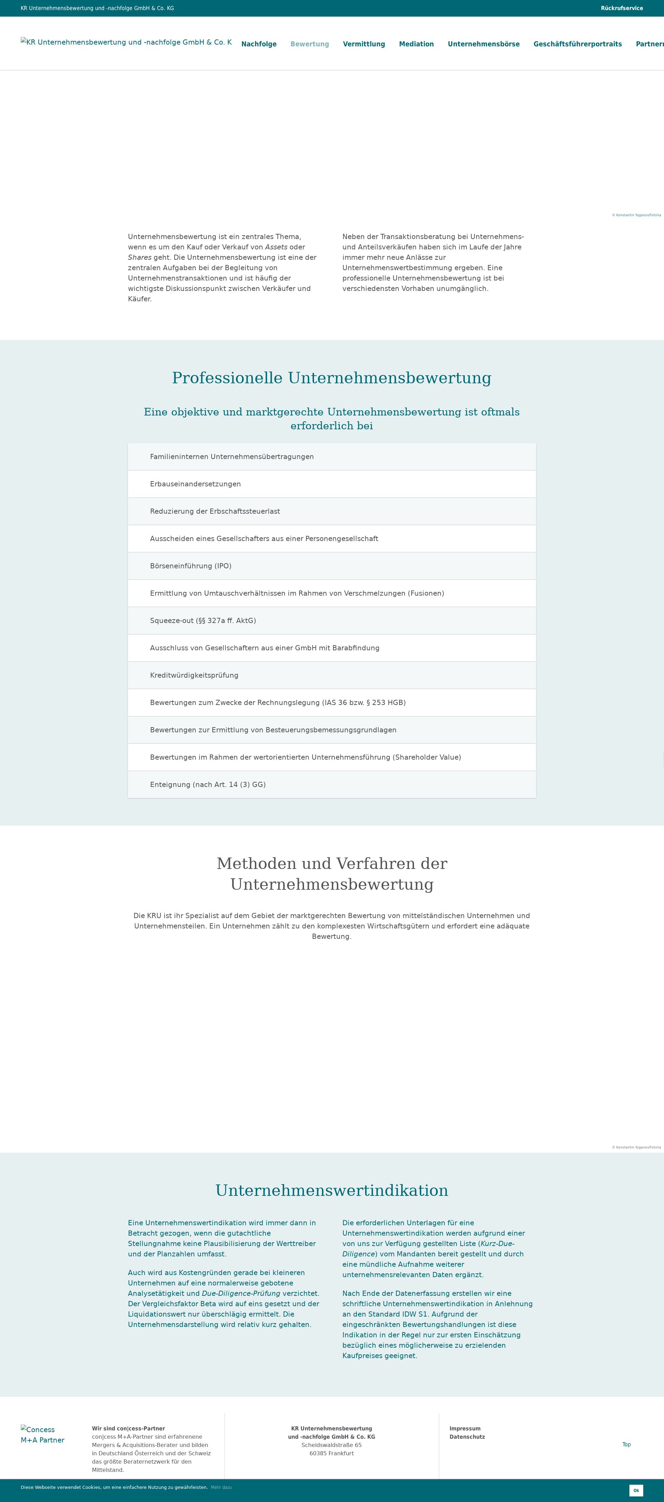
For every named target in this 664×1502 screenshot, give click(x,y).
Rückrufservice (621, 8)
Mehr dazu (221, 1487)
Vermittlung (364, 44)
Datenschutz (467, 1437)
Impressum (465, 1428)
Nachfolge (259, 44)
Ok (636, 1490)
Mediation (416, 44)
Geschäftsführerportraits (578, 44)
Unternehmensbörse (484, 44)
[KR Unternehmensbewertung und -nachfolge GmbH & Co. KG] (126, 43)
